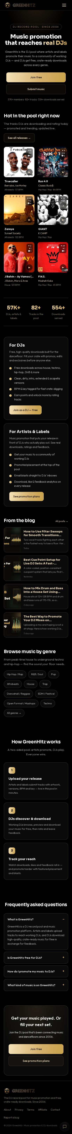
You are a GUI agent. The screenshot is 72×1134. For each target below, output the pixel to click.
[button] (29, 172)
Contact (55, 1109)
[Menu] (64, 5)
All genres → (14, 713)
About (7, 1109)
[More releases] (63, 205)
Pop (53, 674)
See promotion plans (26, 496)
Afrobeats (13, 684)
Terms (30, 1109)
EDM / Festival (46, 693)
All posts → (61, 521)
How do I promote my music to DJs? (31, 971)
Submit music (36, 89)
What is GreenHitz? (21, 919)
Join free (36, 77)
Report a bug (11, 1117)
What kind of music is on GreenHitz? (31, 985)
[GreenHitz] (20, 5)
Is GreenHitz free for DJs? (25, 957)
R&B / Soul (37, 674)
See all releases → (19, 138)
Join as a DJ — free (25, 410)
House (30, 684)
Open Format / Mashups (21, 703)
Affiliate (42, 1109)
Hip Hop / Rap (15, 674)
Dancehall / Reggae (18, 693)
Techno (48, 703)
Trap (45, 684)
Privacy (19, 1109)
